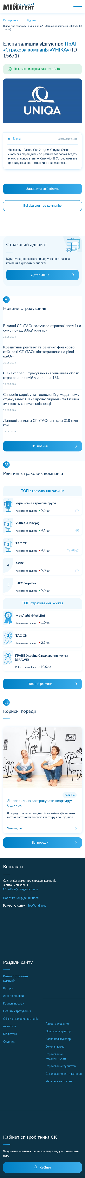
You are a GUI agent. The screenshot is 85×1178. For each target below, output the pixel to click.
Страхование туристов (61, 1066)
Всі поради (40, 842)
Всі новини (40, 446)
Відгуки (8, 988)
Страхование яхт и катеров (64, 1074)
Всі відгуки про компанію (42, 205)
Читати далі (15, 828)
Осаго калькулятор (58, 1031)
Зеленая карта (55, 1046)
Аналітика (9, 1026)
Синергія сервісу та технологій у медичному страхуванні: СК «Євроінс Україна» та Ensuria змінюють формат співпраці (41, 399)
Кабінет (45, 1167)
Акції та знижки (13, 996)
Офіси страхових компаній (21, 1018)
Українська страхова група (35, 503)
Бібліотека (10, 1034)
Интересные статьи (59, 1081)
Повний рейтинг (40, 684)
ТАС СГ (21, 543)
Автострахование (57, 1023)
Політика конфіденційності (21, 898)
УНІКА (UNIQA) (27, 523)
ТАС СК (21, 635)
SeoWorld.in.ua (36, 905)
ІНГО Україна (25, 583)
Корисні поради (13, 1003)
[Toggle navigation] (77, 6)
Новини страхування (17, 1011)
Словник (8, 1041)
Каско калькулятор (58, 1039)
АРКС (19, 563)
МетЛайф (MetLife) (30, 615)
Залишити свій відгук (42, 188)
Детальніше (40, 275)
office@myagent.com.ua (23, 889)
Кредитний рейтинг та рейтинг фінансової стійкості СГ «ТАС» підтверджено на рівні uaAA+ (39, 352)
